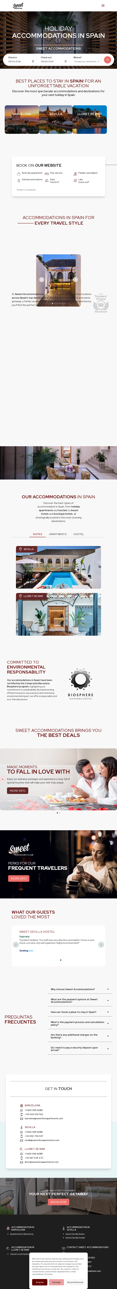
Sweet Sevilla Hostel (75, 1237)
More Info (17, 791)
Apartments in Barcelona (21, 1234)
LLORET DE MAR (90, 114)
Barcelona (22, 114)
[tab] (37, 534)
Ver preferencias (75, 1282)
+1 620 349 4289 (34, 1110)
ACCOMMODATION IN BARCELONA (22, 1228)
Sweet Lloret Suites (19, 1254)
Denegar (56, 1282)
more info (19, 878)
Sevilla (56, 114)
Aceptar (40, 1282)
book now (58, 1202)
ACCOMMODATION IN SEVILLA (78, 1228)
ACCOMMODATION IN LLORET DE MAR (22, 1248)
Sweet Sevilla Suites (74, 1234)
